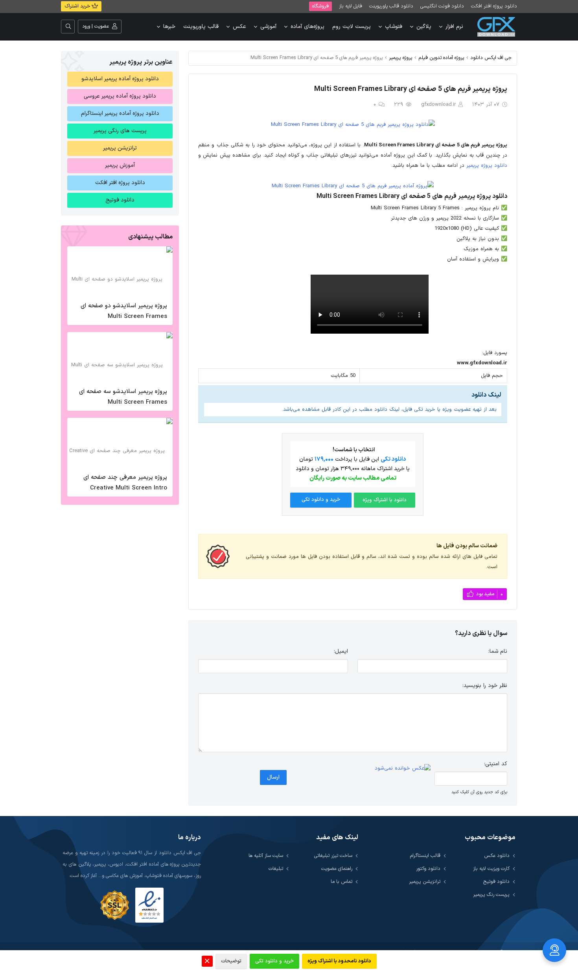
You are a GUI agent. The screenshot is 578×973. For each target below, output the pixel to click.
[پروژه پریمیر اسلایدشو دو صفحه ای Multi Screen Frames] (120, 271)
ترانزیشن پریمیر (120, 148)
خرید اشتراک (78, 6)
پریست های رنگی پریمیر (120, 131)
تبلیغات (276, 868)
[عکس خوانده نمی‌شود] (403, 768)
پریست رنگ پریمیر (491, 894)
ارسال (273, 777)
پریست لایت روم (351, 26)
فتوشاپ (393, 26)
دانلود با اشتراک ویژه (385, 500)
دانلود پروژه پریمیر (486, 166)
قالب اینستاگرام (425, 855)
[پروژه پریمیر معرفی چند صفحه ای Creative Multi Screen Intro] (120, 443)
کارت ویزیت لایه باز (491, 868)
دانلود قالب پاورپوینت (391, 6)
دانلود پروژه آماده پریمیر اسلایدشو (120, 79)
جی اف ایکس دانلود (491, 57)
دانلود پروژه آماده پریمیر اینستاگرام (120, 113)
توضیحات (231, 961)
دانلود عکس (497, 855)
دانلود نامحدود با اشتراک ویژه (339, 961)
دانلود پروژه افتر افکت (494, 6)
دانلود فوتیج (119, 200)
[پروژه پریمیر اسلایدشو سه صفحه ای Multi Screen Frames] (120, 357)
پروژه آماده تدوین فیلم (441, 57)
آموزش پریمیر (120, 165)
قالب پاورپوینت (201, 26)
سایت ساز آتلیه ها (266, 855)
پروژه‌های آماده (307, 26)
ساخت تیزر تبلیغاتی (333, 855)
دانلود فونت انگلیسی (442, 6)
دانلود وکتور (428, 868)
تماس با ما (341, 881)
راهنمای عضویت (336, 868)
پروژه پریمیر (400, 57)
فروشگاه (320, 6)
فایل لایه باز (350, 6)
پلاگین (423, 26)
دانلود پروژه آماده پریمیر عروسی (120, 96)
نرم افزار (454, 26)
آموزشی (268, 26)
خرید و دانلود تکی (321, 500)
